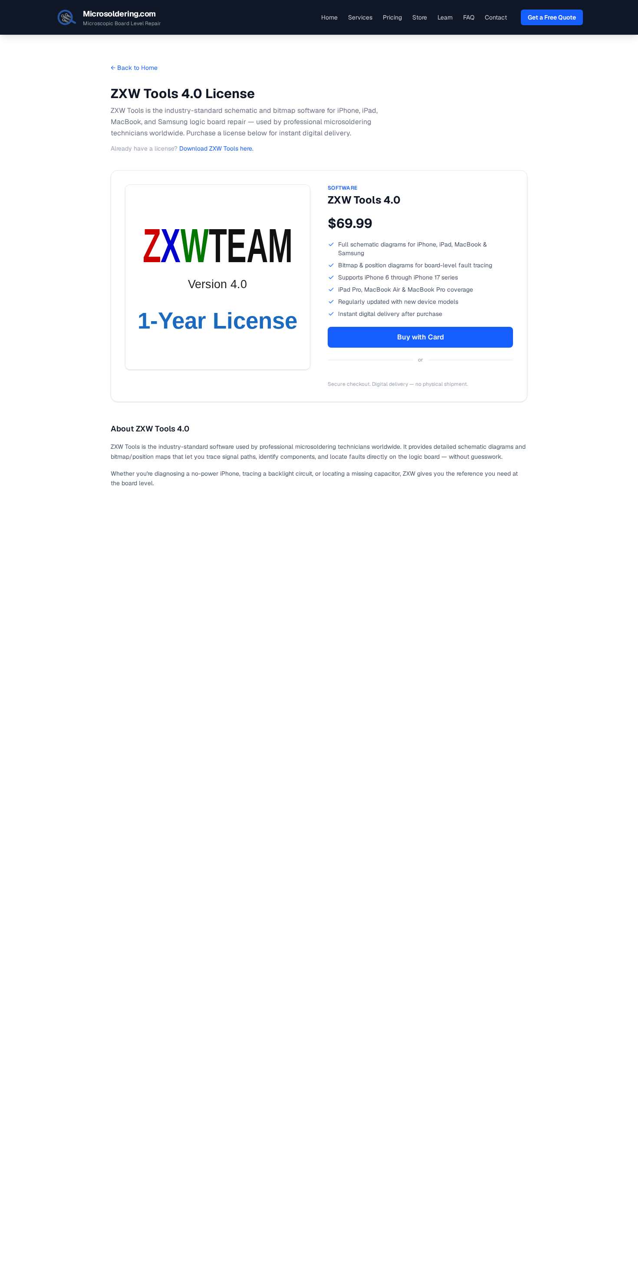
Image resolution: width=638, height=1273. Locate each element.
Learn (445, 17)
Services (360, 17)
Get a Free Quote (552, 17)
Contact (496, 17)
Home (329, 17)
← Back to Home (134, 68)
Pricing (392, 17)
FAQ (468, 17)
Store (419, 17)
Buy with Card (420, 337)
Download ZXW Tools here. (216, 148)
